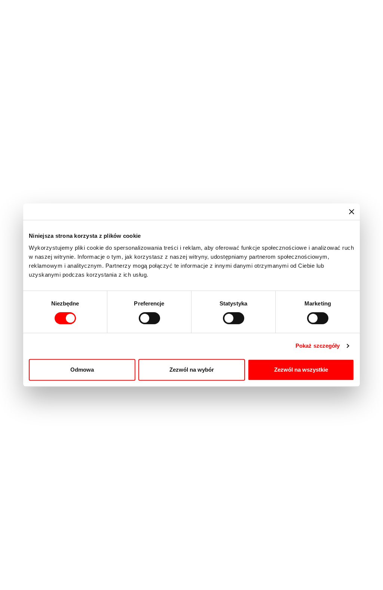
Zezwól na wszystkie (301, 369)
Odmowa (82, 369)
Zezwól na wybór (191, 369)
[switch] (149, 318)
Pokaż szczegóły (317, 345)
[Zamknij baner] (351, 211)
